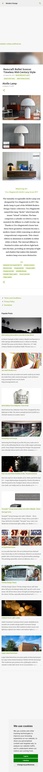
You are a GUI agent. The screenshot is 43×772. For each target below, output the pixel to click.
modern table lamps (10, 274)
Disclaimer (8, 305)
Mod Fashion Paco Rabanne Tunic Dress (15, 405)
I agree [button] (25, 756)
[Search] (40, 3)
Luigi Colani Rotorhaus (9, 653)
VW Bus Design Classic (9, 582)
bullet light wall (9, 78)
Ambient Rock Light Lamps (11, 618)
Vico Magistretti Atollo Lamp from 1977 (21, 192)
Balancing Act (21, 189)
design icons (7, 268)
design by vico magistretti (12, 265)
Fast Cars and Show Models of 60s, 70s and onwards (19, 474)
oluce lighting (25, 274)
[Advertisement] (21, 21)
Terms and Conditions (12, 298)
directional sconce (23, 78)
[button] (4, 90)
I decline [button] (26, 760)
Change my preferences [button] (25, 765)
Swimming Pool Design (9, 438)
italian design (18, 268)
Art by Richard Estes (8, 547)
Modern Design (12, 3)
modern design (21, 271)
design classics (29, 265)
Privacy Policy (9, 301)
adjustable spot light (23, 75)
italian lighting (8, 271)
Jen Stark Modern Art (9, 370)
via (21, 262)
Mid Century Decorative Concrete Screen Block (18, 335)
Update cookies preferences (10, 44)
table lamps (7, 277)
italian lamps (30, 268)
